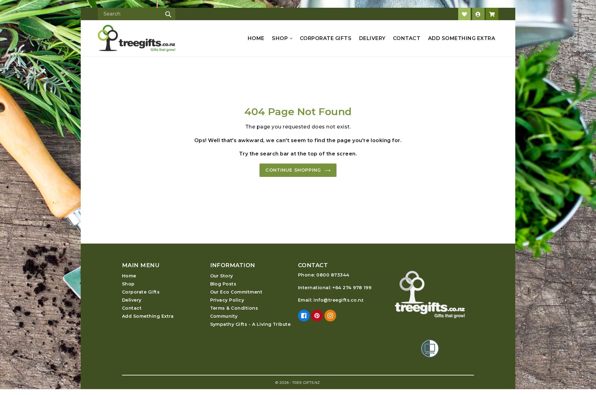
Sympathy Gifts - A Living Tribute (250, 324)
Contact (406, 38)
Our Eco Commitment (236, 292)
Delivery (372, 38)
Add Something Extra (461, 38)
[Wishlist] (464, 14)
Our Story (221, 276)
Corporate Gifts (325, 38)
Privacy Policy (227, 300)
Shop (280, 38)
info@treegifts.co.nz (339, 300)
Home (256, 38)
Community (224, 316)
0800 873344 (332, 275)
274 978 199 (357, 287)
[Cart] (492, 14)
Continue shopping (293, 170)
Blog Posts (223, 284)
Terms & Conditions (234, 308)
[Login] (478, 14)
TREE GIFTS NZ (306, 382)
